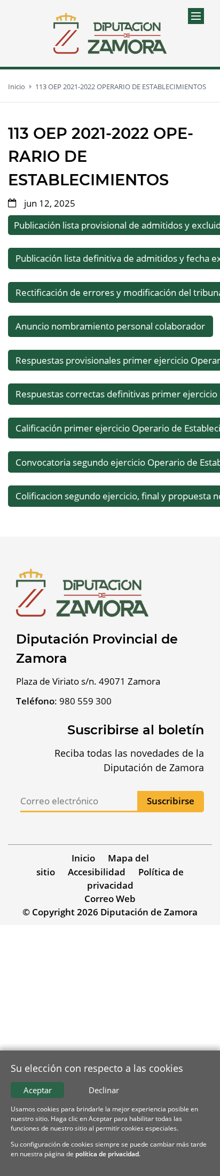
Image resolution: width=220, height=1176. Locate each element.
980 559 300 (85, 701)
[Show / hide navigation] (196, 16)
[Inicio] (110, 33)
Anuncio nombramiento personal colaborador (110, 326)
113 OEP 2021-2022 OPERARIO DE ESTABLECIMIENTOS (120, 86)
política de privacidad (107, 1153)
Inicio (16, 86)
